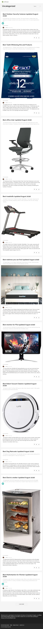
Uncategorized (5, 25)
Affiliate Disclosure (5, 625)
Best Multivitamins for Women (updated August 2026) (20, 575)
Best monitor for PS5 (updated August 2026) (19, 324)
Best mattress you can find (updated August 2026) (21, 259)
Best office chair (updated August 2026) (17, 120)
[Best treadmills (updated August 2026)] (21, 221)
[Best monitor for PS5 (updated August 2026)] (21, 346)
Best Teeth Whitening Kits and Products (17, 45)
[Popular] (3, 484)
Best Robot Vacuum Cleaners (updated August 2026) (19, 384)
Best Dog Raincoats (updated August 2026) (18, 451)
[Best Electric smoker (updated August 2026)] (21, 518)
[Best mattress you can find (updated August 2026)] (21, 284)
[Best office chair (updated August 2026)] (21, 151)
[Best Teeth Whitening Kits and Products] (21, 75)
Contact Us (22, 625)
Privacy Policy (16, 625)
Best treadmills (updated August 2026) (17, 196)
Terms (11, 625)
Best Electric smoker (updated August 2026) (19, 477)
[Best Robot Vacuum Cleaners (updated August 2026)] (21, 411)
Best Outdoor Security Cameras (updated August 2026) (20, 15)
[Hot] (3, 23)
